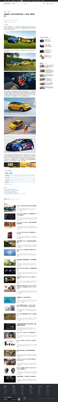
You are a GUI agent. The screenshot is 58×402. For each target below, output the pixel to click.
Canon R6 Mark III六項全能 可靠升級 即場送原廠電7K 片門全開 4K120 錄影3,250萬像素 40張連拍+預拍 (48, 51)
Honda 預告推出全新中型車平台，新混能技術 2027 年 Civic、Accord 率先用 (14, 193)
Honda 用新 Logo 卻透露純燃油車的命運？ (10, 189)
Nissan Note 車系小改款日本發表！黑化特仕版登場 (26, 205)
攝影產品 (22, 389)
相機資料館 (13, 388)
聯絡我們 (47, 389)
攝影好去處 (31, 388)
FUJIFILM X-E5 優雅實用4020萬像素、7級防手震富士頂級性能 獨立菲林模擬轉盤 (48, 45)
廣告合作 (47, 390)
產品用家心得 (14, 393)
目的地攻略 (30, 390)
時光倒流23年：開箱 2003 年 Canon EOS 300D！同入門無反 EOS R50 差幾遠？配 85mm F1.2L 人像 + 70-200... (27, 287)
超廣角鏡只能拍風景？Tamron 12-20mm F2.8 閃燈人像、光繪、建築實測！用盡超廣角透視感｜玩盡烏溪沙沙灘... (49, 71)
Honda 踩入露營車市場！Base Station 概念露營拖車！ (11, 190)
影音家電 (22, 393)
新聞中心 (5, 11)
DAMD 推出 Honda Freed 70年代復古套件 (10, 191)
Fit (18, 199)
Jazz (12, 22)
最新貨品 (39, 389)
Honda (9, 22)
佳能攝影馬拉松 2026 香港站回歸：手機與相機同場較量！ (49, 87)
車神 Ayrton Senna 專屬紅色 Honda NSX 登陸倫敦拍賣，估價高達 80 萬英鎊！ (49, 83)
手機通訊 (22, 390)
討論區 (5, 393)
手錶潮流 (22, 394)
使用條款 (47, 393)
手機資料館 (13, 390)
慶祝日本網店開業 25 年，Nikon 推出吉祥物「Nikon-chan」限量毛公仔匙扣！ (48, 79)
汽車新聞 (16, 20)
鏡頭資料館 (13, 389)
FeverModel (5, 390)
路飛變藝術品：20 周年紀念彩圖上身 (24, 297)
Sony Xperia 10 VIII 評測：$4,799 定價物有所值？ (26, 332)
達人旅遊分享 (31, 393)
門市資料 (39, 388)
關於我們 (47, 388)
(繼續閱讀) (20, 210)
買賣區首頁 (22, 388)
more (50, 37)
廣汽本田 (6, 22)
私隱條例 (47, 394)
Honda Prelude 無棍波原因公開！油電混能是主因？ (11, 192)
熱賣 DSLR (39, 393)
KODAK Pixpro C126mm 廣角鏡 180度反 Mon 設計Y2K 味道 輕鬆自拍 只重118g (48, 55)
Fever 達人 (5, 389)
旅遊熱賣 (30, 389)
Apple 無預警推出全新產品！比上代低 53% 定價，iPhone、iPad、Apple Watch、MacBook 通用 (26, 306)
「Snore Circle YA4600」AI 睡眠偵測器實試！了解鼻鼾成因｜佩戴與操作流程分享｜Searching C (49, 66)
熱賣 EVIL (39, 394)
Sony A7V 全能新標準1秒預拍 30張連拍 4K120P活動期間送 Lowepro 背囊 (47, 40)
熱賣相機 (39, 390)
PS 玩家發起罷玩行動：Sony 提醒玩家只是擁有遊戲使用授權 (49, 75)
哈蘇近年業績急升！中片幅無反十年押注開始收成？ (26, 376)
